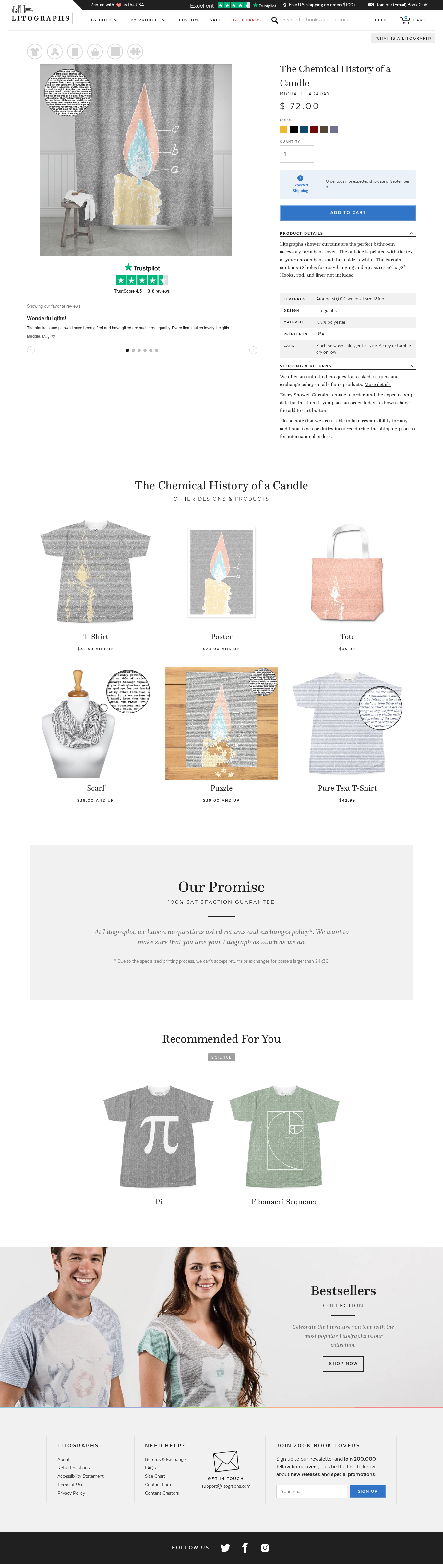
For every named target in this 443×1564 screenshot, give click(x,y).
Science (221, 1057)
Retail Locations (73, 1467)
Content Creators (162, 1493)
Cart (415, 18)
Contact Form (159, 1484)
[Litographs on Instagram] (264, 1547)
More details (378, 384)
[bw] (294, 129)
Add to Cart (348, 212)
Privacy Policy (71, 1493)
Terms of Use (70, 1484)
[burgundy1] (314, 129)
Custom (188, 20)
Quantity (290, 141)
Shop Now (343, 1363)
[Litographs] (41, 14)
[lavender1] (334, 129)
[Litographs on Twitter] (225, 1547)
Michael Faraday (305, 93)
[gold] (283, 129)
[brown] (324, 129)
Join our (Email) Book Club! (402, 4)
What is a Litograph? (404, 38)
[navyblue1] (304, 129)
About (63, 1459)
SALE (216, 20)
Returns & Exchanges (166, 1459)
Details (301, 233)
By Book (102, 20)
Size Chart (155, 1476)
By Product (146, 20)
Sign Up (368, 1491)
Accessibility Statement (80, 1476)
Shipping (306, 366)
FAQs (150, 1467)
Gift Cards (247, 20)
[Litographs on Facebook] (244, 1547)
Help (381, 20)
